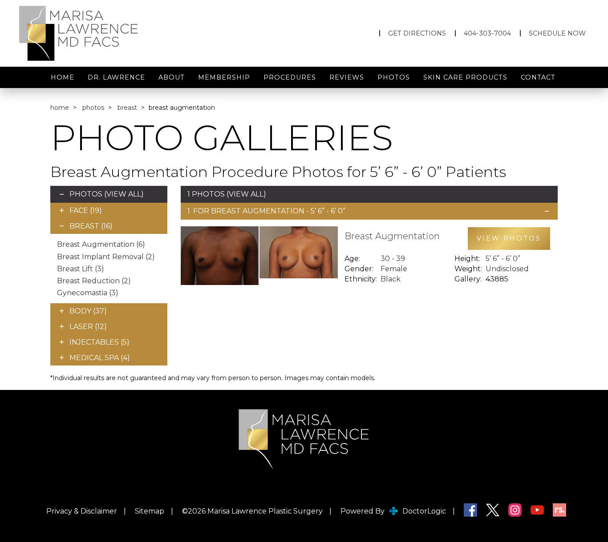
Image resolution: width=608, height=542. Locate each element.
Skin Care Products (465, 77)
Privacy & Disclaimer (81, 511)
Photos (393, 77)
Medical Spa (99, 357)
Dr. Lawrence (116, 77)
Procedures (289, 77)
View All (123, 194)
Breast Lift (80, 269)
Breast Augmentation (101, 244)
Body (88, 311)
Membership (224, 77)
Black (391, 279)
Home (62, 77)
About (171, 77)
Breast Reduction (94, 281)
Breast (127, 108)
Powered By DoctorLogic (393, 511)
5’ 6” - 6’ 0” (503, 258)
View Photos (509, 238)
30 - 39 (393, 258)
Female (394, 269)
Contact (538, 77)
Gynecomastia (87, 293)
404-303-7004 (487, 33)
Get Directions (417, 33)
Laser (88, 326)
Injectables (99, 342)
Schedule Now (557, 33)
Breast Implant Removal (106, 257)
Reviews (346, 77)
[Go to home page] (104, 33)
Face (85, 210)
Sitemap (149, 511)
